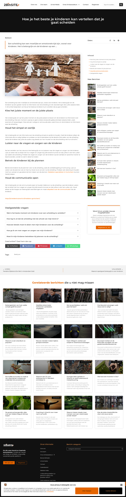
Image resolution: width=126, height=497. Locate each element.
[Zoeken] (121, 4)
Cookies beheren (111, 491)
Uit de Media (55, 4)
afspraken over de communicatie (58, 189)
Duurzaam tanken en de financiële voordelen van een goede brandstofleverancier (108, 139)
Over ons (34, 4)
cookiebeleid (49, 491)
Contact (86, 4)
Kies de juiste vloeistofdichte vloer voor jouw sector (107, 413)
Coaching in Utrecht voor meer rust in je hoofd (47, 413)
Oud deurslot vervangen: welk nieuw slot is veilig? (107, 306)
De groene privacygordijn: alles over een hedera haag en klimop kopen (16, 414)
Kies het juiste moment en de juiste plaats (102, 59)
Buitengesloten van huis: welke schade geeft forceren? (16, 306)
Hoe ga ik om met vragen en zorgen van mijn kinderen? (43, 230)
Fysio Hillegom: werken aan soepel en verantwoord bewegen (78, 341)
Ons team (43, 4)
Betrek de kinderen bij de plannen (100, 68)
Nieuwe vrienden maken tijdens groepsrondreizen (47, 341)
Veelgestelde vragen (96, 73)
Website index (44, 470)
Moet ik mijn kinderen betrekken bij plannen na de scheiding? (43, 236)
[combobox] (111, 4)
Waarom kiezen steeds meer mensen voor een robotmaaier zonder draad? (106, 192)
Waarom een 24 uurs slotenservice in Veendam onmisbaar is (45, 378)
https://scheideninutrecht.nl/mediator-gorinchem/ (22, 198)
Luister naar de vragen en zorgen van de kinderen (102, 65)
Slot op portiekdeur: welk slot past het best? (77, 306)
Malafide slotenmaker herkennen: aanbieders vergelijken (44, 306)
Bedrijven (8, 38)
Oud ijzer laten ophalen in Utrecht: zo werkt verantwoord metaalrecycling (107, 162)
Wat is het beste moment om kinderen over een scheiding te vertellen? (43, 213)
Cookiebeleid (44, 467)
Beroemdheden (45, 458)
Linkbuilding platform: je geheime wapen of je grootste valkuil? (47, 475)
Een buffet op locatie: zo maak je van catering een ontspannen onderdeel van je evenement (108, 147)
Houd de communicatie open (99, 71)
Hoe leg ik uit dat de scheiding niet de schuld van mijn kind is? (43, 219)
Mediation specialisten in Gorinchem (61, 172)
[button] (121, 485)
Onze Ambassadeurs (70, 4)
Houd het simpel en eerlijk (98, 62)
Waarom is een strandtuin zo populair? (15, 341)
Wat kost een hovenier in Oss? (106, 168)
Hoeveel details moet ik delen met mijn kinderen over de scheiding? (43, 225)
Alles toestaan (86, 491)
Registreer (95, 4)
